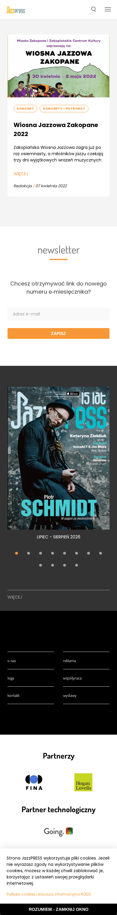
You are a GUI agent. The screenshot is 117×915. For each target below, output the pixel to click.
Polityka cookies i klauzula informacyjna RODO (49, 894)
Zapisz (58, 333)
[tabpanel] (59, 466)
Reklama (69, 660)
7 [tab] (88, 554)
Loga (11, 677)
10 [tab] (52, 566)
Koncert (25, 108)
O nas (12, 660)
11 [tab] (64, 566)
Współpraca (72, 677)
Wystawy (69, 695)
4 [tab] (52, 554)
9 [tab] (40, 566)
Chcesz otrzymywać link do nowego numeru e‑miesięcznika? (58, 287)
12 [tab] (76, 566)
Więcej (21, 174)
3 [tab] (40, 554)
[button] (93, 10)
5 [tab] (64, 554)
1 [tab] (16, 554)
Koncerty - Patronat (64, 108)
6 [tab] (76, 554)
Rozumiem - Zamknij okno (58, 909)
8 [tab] (100, 554)
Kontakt (14, 695)
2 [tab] (28, 554)
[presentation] (15, 10)
